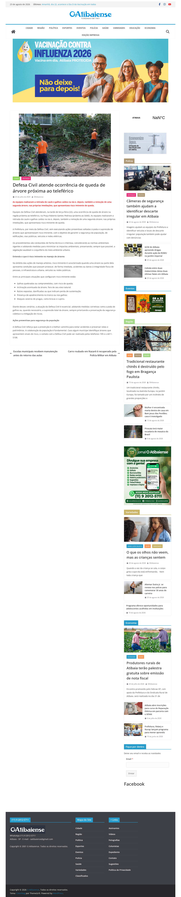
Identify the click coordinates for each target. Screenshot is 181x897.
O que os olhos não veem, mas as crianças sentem (147, 555)
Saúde (105, 28)
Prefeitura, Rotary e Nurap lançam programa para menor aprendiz (156, 729)
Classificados (82, 876)
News (130, 355)
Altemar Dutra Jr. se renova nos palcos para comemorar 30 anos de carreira (156, 589)
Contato (113, 858)
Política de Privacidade (120, 870)
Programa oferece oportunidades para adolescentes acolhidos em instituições (144, 607)
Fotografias (114, 840)
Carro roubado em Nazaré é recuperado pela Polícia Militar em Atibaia (92, 353)
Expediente (114, 852)
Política (53, 28)
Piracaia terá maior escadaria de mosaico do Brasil (156, 431)
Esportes (67, 28)
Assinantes (114, 828)
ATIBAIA (147, 118)
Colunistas (114, 846)
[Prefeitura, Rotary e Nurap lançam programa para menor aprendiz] (133, 731)
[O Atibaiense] (13, 31)
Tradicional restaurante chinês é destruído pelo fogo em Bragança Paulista (145, 369)
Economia (150, 28)
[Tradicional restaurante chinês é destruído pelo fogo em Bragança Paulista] (147, 338)
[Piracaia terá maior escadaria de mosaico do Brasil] (133, 433)
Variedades (119, 28)
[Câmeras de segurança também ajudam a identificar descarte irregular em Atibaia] (147, 178)
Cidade (29, 28)
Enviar (131, 773)
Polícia (94, 28)
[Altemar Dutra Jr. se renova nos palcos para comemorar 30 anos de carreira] (133, 591)
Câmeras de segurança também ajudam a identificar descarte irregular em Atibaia (67, 5)
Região (41, 28)
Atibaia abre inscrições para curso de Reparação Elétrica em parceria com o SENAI (156, 710)
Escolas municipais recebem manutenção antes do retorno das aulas (35, 353)
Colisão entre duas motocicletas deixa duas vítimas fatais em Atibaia (156, 271)
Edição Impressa (90, 35)
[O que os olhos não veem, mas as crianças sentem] (147, 529)
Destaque (26, 178)
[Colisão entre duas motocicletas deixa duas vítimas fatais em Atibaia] (133, 273)
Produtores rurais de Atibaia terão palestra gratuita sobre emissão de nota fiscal (145, 670)
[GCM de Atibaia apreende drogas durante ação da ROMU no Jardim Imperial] (133, 253)
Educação (135, 28)
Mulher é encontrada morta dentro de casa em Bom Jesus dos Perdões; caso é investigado (157, 412)
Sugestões (114, 864)
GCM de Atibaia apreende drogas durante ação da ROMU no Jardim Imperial (156, 251)
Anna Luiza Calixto (135, 546)
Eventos (81, 28)
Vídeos (112, 834)
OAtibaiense (38, 197)
